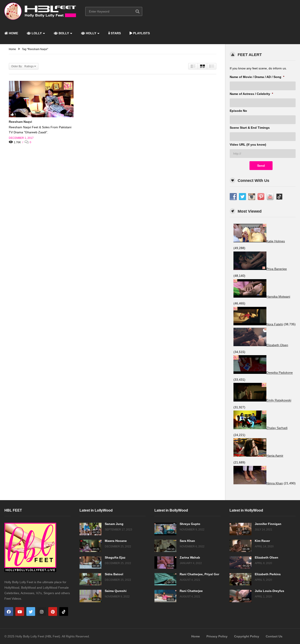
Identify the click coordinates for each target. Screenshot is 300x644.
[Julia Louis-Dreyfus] (240, 596)
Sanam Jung (114, 524)
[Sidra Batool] (90, 579)
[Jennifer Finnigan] (240, 529)
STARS (115, 33)
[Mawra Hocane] (90, 546)
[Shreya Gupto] (165, 529)
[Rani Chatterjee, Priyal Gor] (165, 579)
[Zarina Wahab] (165, 562)
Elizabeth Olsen (266, 557)
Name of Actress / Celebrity (251, 94)
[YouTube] (19, 611)
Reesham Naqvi (20, 121)
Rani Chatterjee (191, 591)
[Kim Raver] (240, 546)
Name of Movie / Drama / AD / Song (257, 77)
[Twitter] (30, 611)
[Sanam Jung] (90, 529)
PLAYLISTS (141, 33)
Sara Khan (187, 541)
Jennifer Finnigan (268, 524)
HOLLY (90, 33)
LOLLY (36, 33)
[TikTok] (63, 611)
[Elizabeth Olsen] (240, 562)
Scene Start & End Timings (250, 127)
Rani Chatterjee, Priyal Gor (199, 574)
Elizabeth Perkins (268, 574)
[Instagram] (41, 611)
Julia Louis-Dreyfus (269, 591)
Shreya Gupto (190, 524)
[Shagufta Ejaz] (90, 562)
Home (195, 636)
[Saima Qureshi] (90, 596)
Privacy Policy (217, 636)
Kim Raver (262, 541)
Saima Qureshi (116, 591)
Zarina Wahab (190, 557)
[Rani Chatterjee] (165, 596)
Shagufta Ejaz (115, 557)
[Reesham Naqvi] (41, 99)
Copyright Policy (246, 636)
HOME (13, 33)
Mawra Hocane (116, 541)
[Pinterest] (52, 611)
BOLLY (63, 33)
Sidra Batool (114, 574)
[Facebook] (8, 611)
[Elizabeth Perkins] (240, 579)
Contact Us (274, 636)
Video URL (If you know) (248, 144)
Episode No (238, 110)
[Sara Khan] (165, 546)
